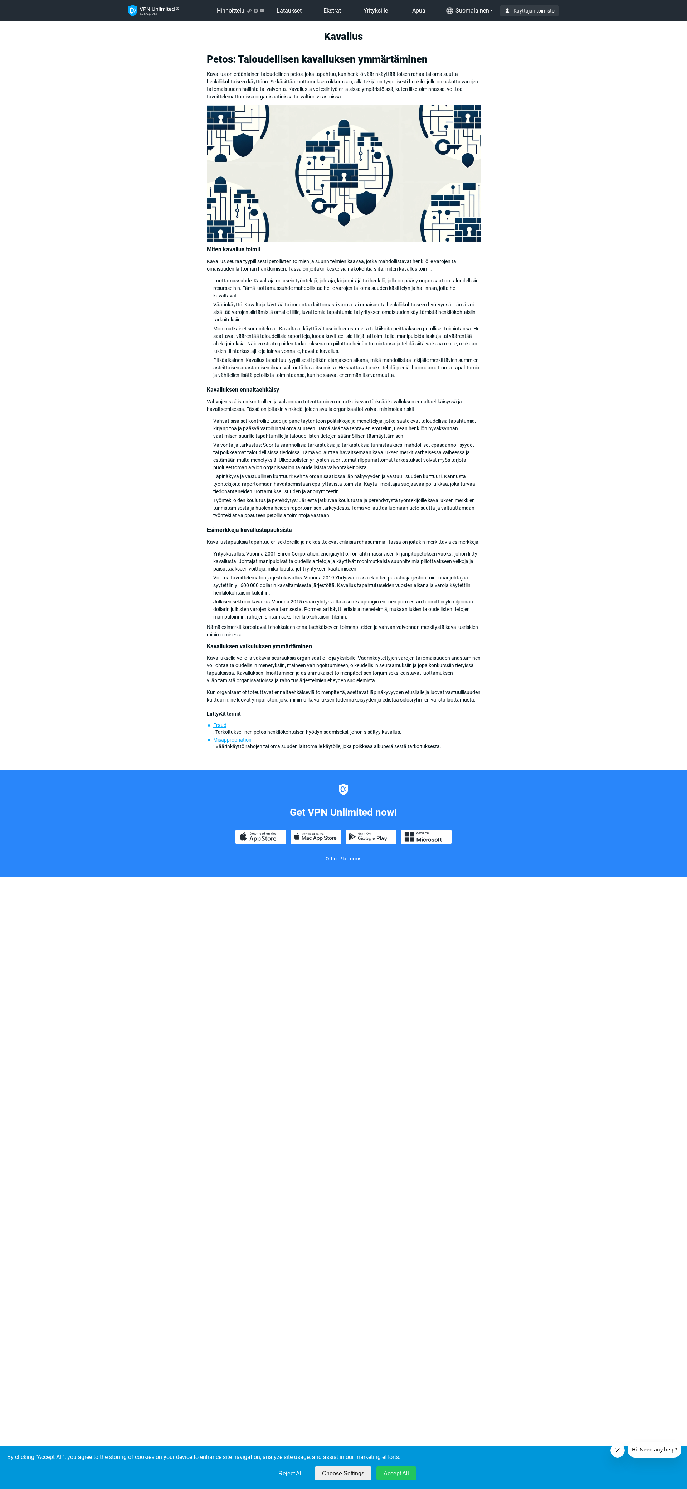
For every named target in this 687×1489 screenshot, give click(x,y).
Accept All (396, 1473)
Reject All (290, 1473)
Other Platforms (343, 859)
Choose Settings (343, 1473)
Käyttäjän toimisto (534, 11)
